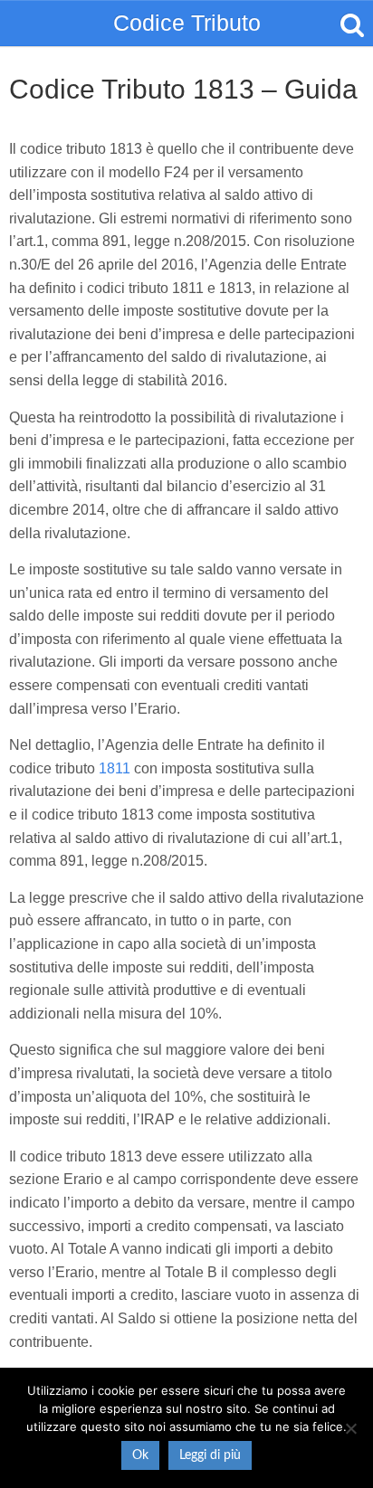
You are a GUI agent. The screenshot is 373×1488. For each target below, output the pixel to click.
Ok (140, 1455)
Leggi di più (210, 1455)
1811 (114, 768)
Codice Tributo (187, 22)
